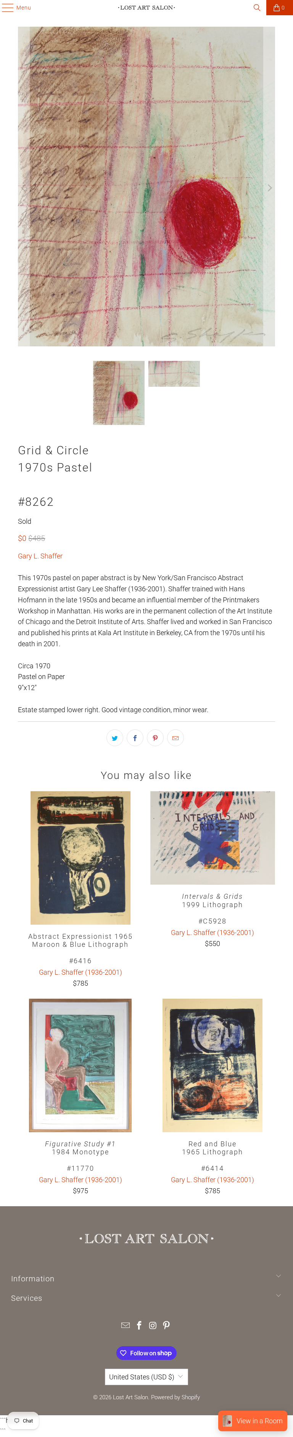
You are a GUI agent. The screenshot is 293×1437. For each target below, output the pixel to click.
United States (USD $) (141, 1377)
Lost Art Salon (130, 1397)
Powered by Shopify (175, 1397)
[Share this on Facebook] (135, 737)
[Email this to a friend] (175, 737)
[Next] (269, 188)
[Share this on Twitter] (114, 737)
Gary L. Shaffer (40, 556)
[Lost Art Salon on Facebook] (139, 1326)
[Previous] (24, 188)
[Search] (257, 7)
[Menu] (4, 7)
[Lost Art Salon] (146, 7)
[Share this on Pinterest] (155, 737)
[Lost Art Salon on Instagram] (153, 1326)
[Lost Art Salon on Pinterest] (166, 1326)
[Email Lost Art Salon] (126, 1326)
